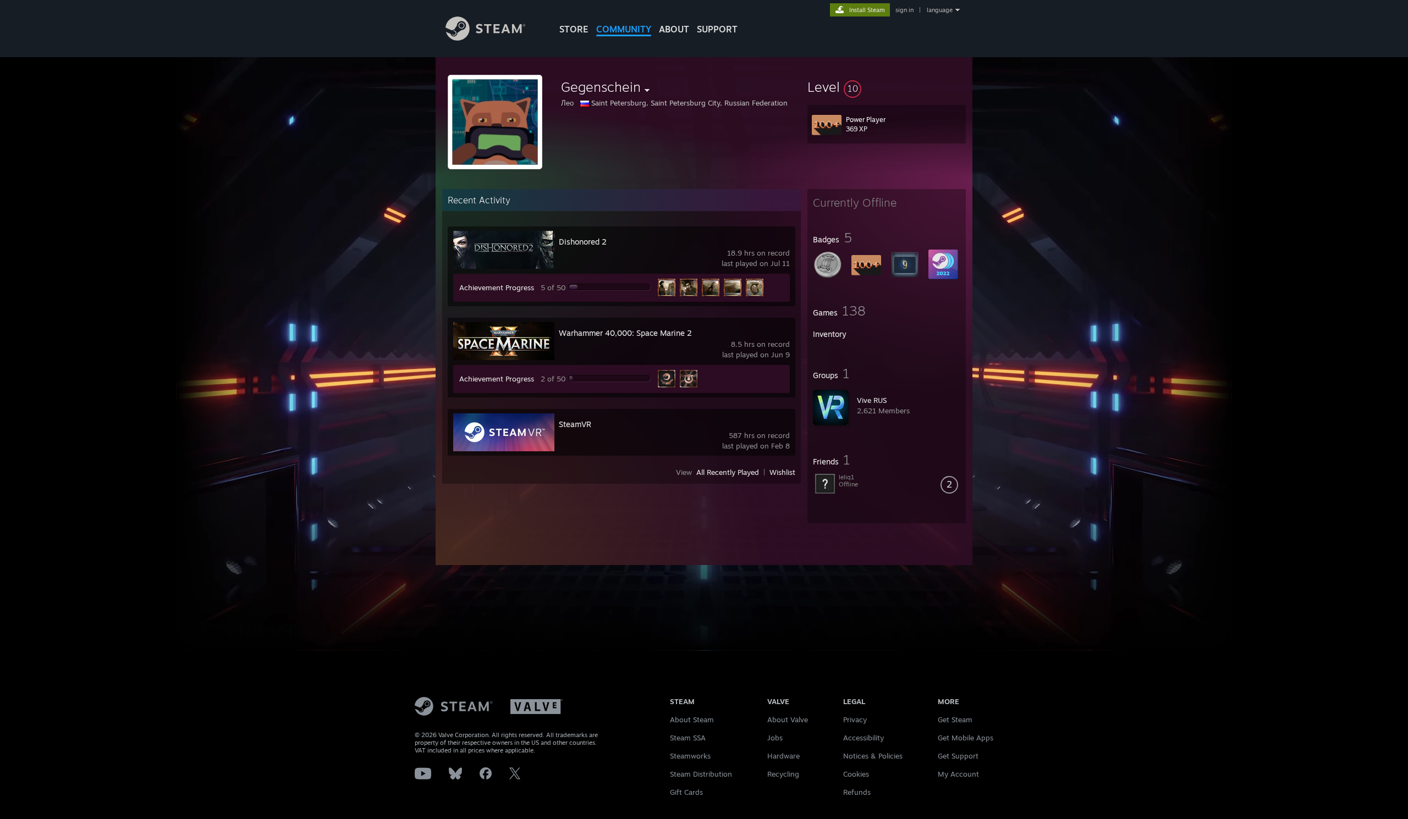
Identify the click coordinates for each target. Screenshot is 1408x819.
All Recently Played (727, 472)
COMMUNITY (623, 29)
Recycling (783, 774)
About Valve (787, 719)
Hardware (783, 755)
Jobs (775, 737)
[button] (886, 87)
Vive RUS (872, 400)
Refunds (857, 792)
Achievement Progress (496, 287)
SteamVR (575, 424)
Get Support (958, 755)
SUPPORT (717, 29)
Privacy (855, 719)
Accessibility (863, 737)
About (674, 29)
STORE (573, 29)
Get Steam (955, 719)
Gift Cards (686, 792)
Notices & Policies (873, 755)
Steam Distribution (701, 774)
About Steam (692, 719)
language (940, 10)
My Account (958, 774)
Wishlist (782, 472)
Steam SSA (688, 737)
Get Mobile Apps (965, 737)
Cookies (856, 774)
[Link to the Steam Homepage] (485, 37)
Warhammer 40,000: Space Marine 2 (625, 332)
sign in (904, 10)
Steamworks (690, 755)
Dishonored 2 (583, 241)
